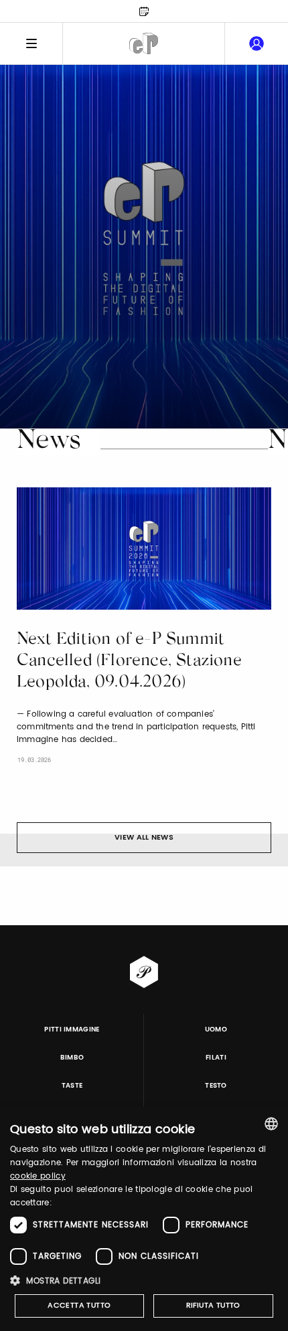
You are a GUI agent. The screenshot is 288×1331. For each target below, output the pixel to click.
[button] (144, 1280)
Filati (216, 1057)
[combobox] (271, 1123)
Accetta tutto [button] (79, 1306)
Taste (72, 1085)
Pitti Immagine (72, 1029)
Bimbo (72, 1057)
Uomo (216, 1029)
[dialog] (144, 1219)
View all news (144, 838)
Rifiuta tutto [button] (213, 1306)
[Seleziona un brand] (143, 43)
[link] (256, 43)
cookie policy (38, 1176)
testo (216, 1085)
